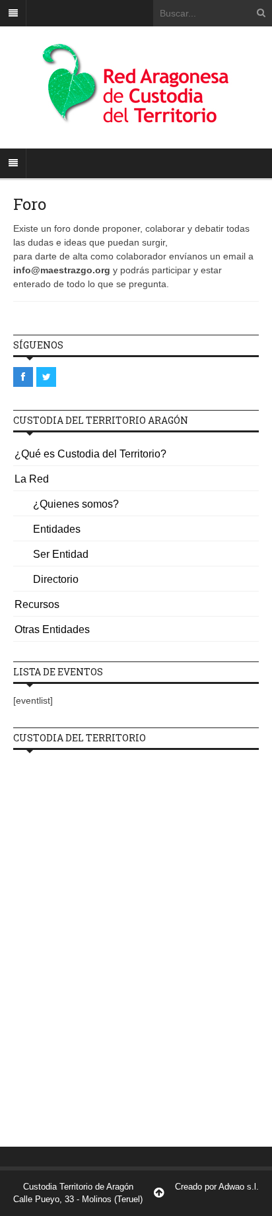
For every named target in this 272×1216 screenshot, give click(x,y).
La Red (32, 479)
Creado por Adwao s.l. (217, 1187)
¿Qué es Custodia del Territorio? (90, 453)
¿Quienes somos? (76, 504)
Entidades (57, 529)
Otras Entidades (52, 629)
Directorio (56, 579)
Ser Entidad (60, 554)
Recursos (37, 604)
